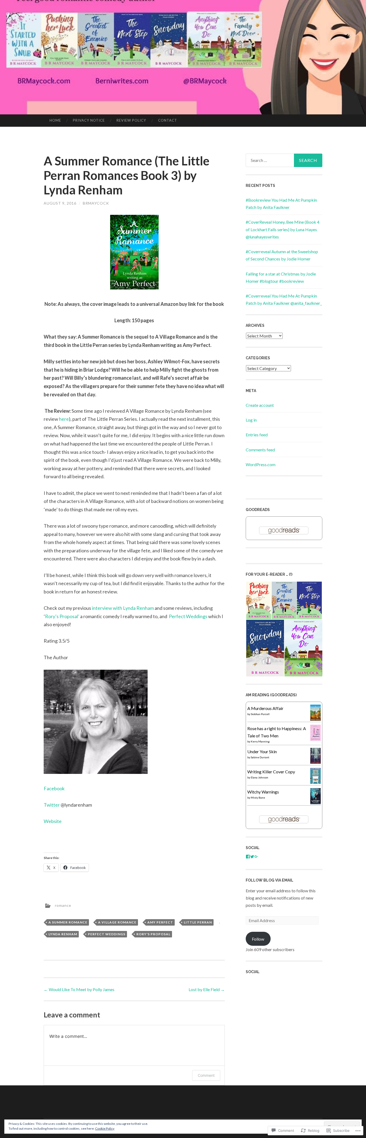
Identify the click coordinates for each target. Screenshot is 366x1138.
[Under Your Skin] (315, 761)
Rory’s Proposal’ (62, 616)
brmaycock (96, 203)
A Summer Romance (67, 922)
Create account (260, 405)
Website (53, 821)
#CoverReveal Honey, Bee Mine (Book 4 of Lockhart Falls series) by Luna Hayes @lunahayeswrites (282, 229)
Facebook (54, 788)
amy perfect (160, 922)
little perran (198, 922)
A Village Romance (117, 922)
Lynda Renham (62, 934)
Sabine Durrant (260, 757)
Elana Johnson (259, 777)
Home (55, 120)
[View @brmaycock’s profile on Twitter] (252, 856)
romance (63, 905)
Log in (251, 419)
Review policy (131, 120)
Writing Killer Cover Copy (271, 771)
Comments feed (260, 449)
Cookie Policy (104, 1128)
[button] (258, 600)
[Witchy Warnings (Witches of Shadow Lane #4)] (315, 803)
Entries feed (257, 434)
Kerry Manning (260, 741)
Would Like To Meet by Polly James (79, 989)
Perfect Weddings (188, 616)
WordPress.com (260, 464)
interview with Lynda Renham (123, 608)
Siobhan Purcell (260, 714)
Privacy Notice (89, 120)
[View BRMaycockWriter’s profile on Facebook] (248, 856)
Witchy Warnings (263, 791)
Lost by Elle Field (207, 989)
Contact (167, 120)
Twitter (52, 805)
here (64, 419)
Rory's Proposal (153, 934)
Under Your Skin (262, 751)
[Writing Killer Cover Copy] (315, 782)
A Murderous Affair (265, 708)
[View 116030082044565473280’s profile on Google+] (256, 856)
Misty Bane (258, 797)
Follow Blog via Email (269, 880)
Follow (258, 938)
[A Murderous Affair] (315, 719)
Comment (206, 1075)
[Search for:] (284, 160)
